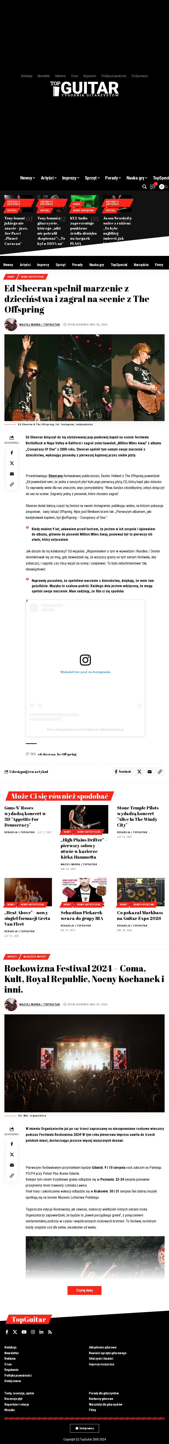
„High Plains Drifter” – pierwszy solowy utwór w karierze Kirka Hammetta (84, 848)
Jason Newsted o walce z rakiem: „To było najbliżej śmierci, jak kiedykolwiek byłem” (117, 233)
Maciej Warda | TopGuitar (39, 324)
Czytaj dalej (84, 1290)
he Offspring (66, 754)
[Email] (12, 474)
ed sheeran (46, 754)
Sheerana (56, 476)
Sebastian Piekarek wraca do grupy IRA (82, 915)
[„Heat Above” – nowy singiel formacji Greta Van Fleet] (28, 892)
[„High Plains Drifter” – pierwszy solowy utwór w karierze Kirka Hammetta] (84, 819)
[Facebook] (6, 1332)
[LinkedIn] (41, 1332)
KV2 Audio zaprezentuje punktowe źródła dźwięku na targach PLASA (83, 231)
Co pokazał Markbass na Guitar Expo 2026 (140, 915)
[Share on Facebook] (12, 452)
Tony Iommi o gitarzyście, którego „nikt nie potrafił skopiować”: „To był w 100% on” (51, 231)
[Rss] (50, 1332)
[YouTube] (24, 1332)
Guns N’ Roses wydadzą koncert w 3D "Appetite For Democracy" (25, 816)
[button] (144, 187)
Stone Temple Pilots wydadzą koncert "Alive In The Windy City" (138, 816)
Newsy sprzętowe (83, 210)
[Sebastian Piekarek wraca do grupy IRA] (84, 892)
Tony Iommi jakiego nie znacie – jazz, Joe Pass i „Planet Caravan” (16, 231)
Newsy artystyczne (32, 276)
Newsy (76, 204)
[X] (15, 1332)
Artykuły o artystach (13, 203)
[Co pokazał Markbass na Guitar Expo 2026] (141, 892)
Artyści (11, 210)
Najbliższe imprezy (34, 956)
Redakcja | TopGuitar (19, 832)
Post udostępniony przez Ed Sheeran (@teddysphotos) (85, 729)
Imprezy (12, 956)
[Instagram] (33, 1332)
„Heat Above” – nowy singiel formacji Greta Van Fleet (27, 918)
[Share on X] (12, 463)
